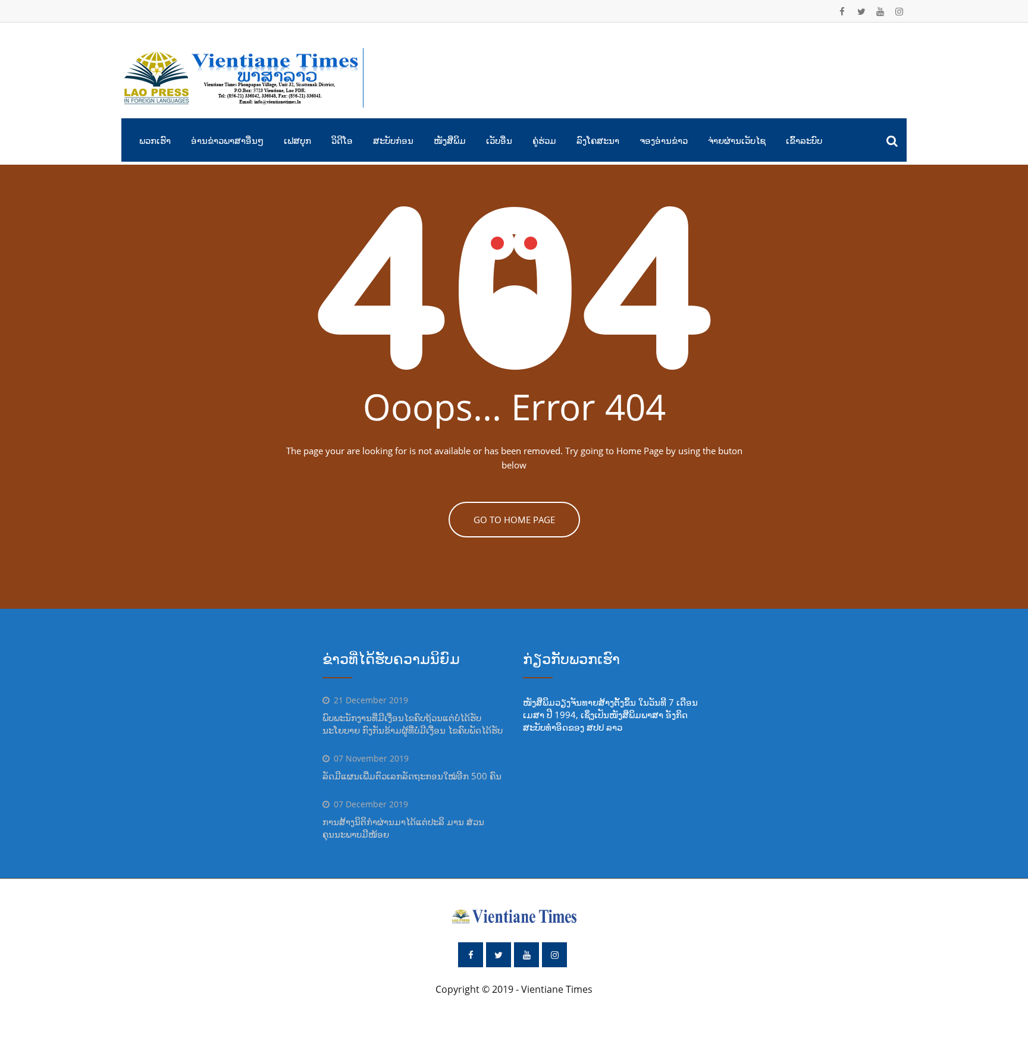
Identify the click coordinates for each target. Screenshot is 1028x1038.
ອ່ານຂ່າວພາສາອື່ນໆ (227, 140)
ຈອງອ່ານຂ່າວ (664, 140)
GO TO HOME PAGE (514, 520)
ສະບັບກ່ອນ (393, 140)
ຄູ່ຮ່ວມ (544, 140)
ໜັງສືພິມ (450, 140)
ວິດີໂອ (342, 140)
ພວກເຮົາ (155, 140)
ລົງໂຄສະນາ (597, 140)
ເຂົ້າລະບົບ (804, 140)
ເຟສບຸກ (297, 140)
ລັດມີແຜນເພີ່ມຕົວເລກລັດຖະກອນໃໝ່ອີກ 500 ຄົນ (412, 776)
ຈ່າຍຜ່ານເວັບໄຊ (737, 140)
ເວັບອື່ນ (499, 140)
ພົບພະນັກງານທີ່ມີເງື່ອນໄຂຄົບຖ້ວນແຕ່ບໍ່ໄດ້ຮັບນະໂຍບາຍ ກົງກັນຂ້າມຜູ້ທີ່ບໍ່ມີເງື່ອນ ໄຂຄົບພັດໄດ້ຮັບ (412, 724)
